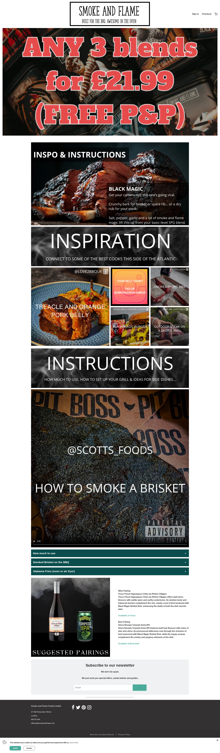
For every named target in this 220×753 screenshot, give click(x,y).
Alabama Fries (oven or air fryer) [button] (54, 571)
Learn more (74, 742)
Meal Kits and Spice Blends (102, 735)
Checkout (206, 14)
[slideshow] (110, 183)
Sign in (195, 14)
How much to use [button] (44, 553)
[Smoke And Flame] (110, 14)
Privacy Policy (124, 735)
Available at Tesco (127, 615)
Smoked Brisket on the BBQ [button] (51, 562)
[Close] (217, 740)
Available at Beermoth (128, 644)
